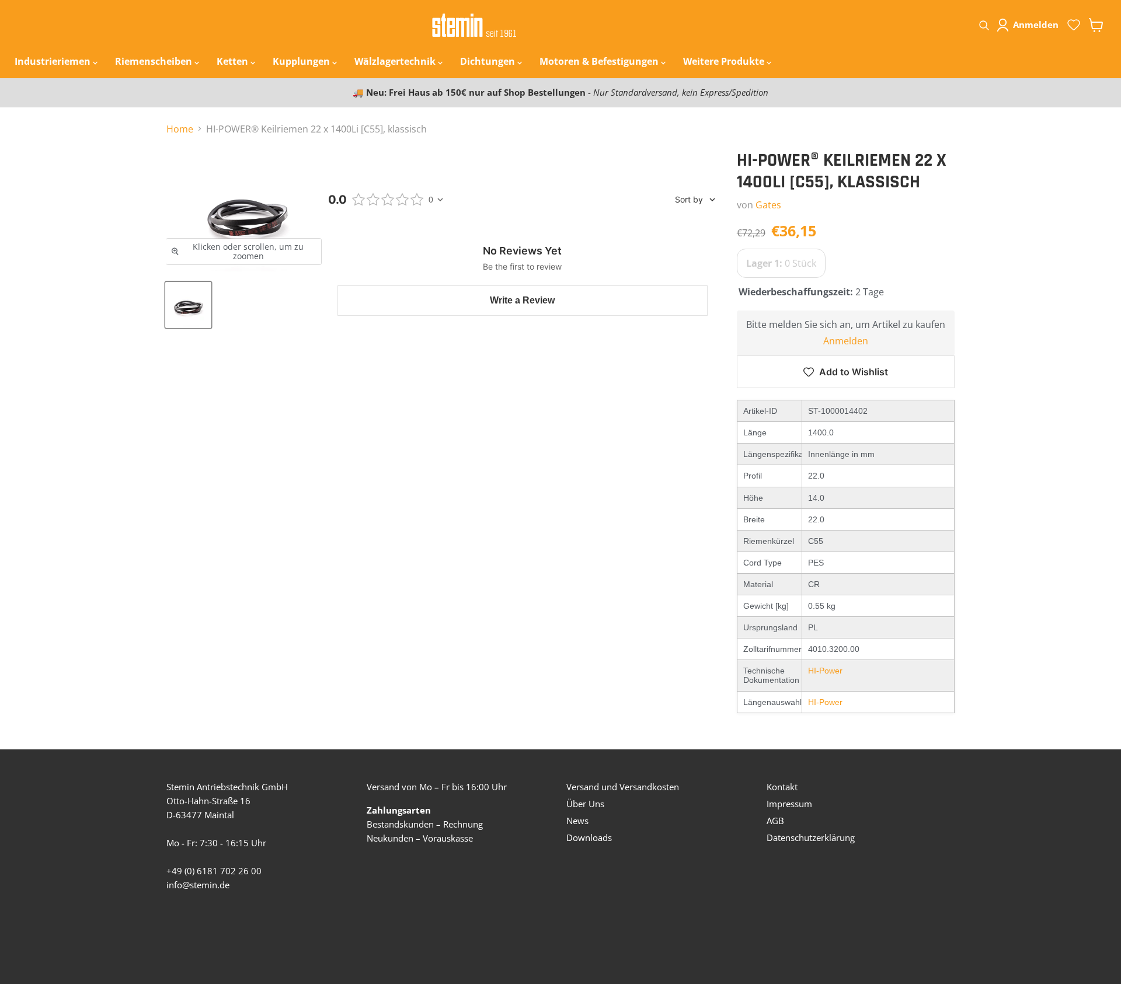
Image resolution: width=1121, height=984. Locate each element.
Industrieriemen (54, 61)
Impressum (789, 803)
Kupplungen (302, 61)
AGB (775, 820)
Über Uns (585, 803)
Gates (768, 204)
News (577, 820)
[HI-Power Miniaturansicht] (188, 305)
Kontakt (782, 787)
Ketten (233, 61)
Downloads (589, 837)
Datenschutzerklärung (811, 837)
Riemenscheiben (154, 61)
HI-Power (825, 670)
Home (179, 129)
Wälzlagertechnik (396, 61)
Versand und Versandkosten (622, 787)
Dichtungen (488, 61)
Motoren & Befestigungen (600, 61)
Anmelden (845, 341)
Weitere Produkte (725, 61)
